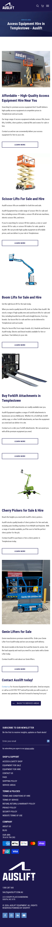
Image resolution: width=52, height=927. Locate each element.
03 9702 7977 (16, 690)
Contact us (6, 687)
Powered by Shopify (20, 908)
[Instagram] (11, 915)
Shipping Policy (10, 781)
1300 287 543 (8, 888)
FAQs (5, 777)
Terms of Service (10, 800)
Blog (5, 830)
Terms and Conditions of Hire (16, 796)
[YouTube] (24, 915)
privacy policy (29, 748)
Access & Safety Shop (12, 762)
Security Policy (10, 812)
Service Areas (9, 785)
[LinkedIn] (17, 915)
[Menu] (47, 6)
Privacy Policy (9, 808)
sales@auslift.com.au (13, 892)
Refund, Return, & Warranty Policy (19, 804)
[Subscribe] (48, 741)
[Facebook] (5, 915)
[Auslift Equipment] (8, 6)
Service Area (26, 20)
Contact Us (8, 773)
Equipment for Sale (12, 765)
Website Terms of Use (12, 816)
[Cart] (42, 6)
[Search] (37, 6)
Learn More (20, 145)
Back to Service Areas (27, 703)
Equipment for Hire (12, 769)
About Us (7, 826)
